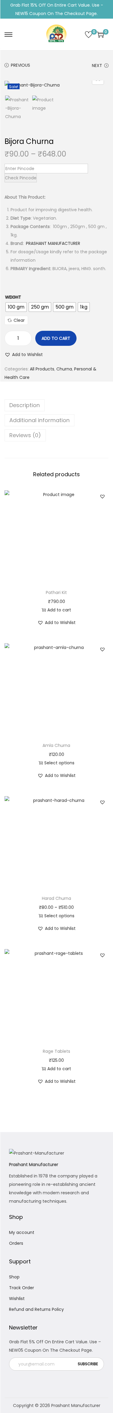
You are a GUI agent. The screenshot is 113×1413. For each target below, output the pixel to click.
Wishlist (17, 1299)
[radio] (16, 307)
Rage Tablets (56, 1051)
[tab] (56, 405)
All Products (42, 369)
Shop (14, 1277)
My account (21, 1232)
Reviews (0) (25, 435)
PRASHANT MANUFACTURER (53, 243)
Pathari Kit (56, 592)
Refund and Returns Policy (36, 1309)
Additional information (39, 420)
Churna (64, 369)
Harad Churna (56, 898)
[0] (88, 34)
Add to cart (56, 338)
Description (24, 405)
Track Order (21, 1288)
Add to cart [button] (59, 610)
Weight (13, 297)
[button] (24, 354)
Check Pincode (20, 178)
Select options (59, 763)
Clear (19, 320)
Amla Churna (56, 745)
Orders (16, 1243)
